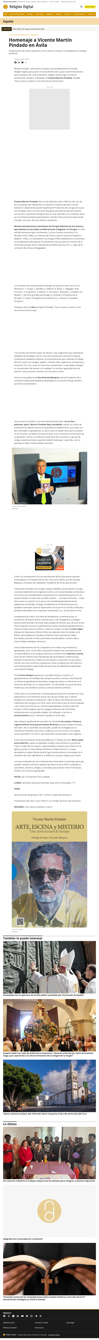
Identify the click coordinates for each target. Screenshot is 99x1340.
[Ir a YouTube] (22, 1316)
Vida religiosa (79, 14)
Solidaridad (93, 14)
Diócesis (68, 14)
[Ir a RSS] (41, 1316)
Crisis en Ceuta (54, 2)
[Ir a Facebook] (4, 1316)
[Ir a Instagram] (13, 1316)
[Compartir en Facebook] (15, 62)
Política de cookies (10, 1328)
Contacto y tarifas (41, 1323)
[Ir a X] (9, 1316)
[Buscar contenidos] (81, 6)
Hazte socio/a (90, 7)
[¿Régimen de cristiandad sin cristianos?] (49, 1211)
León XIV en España (16, 14)
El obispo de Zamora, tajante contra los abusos (32, 2)
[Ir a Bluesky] (27, 1316)
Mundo (58, 14)
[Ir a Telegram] (36, 1316)
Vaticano (39, 14)
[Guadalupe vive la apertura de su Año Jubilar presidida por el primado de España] (49, 967)
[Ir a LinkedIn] (18, 1316)
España (30, 14)
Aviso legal (70, 1323)
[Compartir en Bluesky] (22, 62)
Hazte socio (39, 1328)
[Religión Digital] (18, 7)
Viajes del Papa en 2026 (68, 2)
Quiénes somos (9, 1323)
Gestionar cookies (54, 1335)
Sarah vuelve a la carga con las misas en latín (28, 29)
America (49, 14)
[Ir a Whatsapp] (31, 1316)
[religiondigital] (9, 1334)
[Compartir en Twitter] (19, 62)
